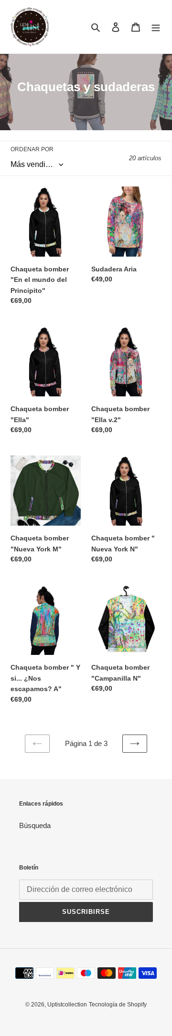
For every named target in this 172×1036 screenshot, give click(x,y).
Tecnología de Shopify (118, 1004)
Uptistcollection (67, 1004)
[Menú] (156, 27)
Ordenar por (32, 149)
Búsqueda (35, 825)
